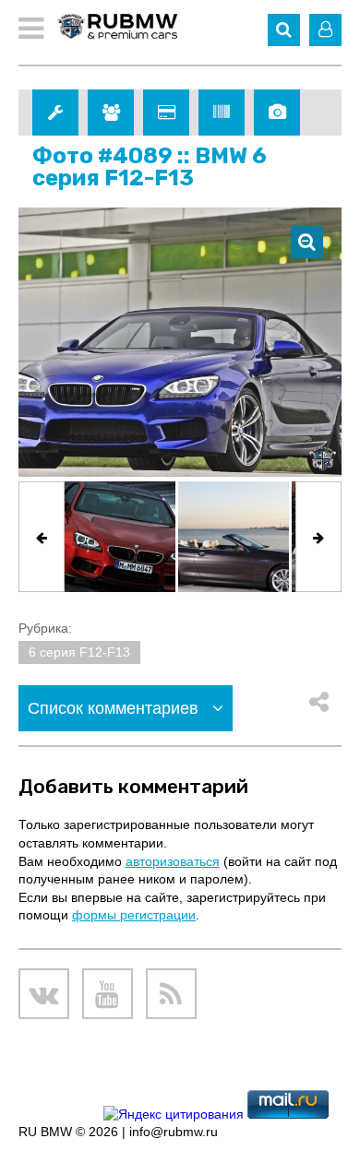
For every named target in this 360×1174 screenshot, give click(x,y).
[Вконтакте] (43, 993)
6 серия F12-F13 (79, 652)
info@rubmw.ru (173, 1131)
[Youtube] (107, 993)
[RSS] (171, 993)
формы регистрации (134, 914)
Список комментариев (115, 708)
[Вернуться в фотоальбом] (307, 242)
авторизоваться (173, 861)
